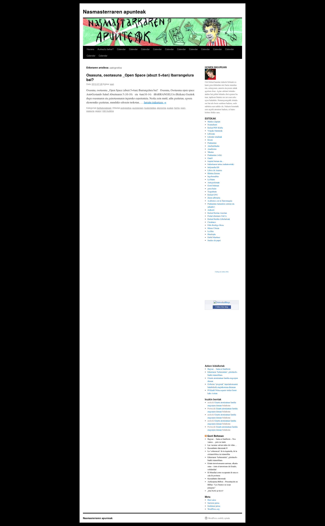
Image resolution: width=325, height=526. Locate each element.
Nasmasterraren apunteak (114, 11)
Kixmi (210, 139)
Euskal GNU (213, 194)
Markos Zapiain (214, 121)
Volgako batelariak (215, 130)
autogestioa (126, 107)
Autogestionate (214, 182)
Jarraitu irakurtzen (155, 102)
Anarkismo (212, 149)
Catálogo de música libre (222, 272)
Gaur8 (210, 158)
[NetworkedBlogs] (222, 302)
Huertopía (211, 234)
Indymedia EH (213, 167)
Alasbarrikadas (214, 145)
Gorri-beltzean (213, 185)
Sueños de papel (214, 240)
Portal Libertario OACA (217, 216)
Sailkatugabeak (104, 107)
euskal (170, 107)
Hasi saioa (212, 499)
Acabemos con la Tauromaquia (220, 200)
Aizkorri (211, 209)
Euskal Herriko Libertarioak (219, 219)
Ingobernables (213, 176)
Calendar (121, 49)
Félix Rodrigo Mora (216, 225)
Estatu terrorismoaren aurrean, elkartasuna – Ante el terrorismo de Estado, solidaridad (223, 466)
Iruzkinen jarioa (214, 506)
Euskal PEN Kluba (215, 127)
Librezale (211, 133)
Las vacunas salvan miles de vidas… (222, 445)
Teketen (211, 152)
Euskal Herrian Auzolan (217, 212)
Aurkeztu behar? (106, 49)
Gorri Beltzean (215, 436)
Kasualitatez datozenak (217, 478)
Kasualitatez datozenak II (218, 448)
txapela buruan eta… (216, 161)
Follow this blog (221, 307)
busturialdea (150, 107)
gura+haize (212, 188)
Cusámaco (212, 222)
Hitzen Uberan (213, 228)
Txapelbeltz (212, 191)
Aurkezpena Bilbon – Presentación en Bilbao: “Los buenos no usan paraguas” (223, 484)
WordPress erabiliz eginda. (219, 518)
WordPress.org (214, 509)
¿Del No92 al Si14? (215, 490)
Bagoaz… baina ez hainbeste (219, 368)
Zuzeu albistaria (214, 197)
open (183, 107)
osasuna (90, 110)
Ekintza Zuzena (214, 173)
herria (177, 107)
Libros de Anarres (215, 170)
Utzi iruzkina (108, 110)
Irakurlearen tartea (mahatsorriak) (221, 164)
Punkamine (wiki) (215, 155)
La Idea (210, 231)
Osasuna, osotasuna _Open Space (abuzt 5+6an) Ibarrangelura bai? (140, 77)
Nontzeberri (212, 124)
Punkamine (212, 142)
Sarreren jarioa (213, 502)
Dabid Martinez (214, 237)
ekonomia (161, 107)
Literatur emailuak (215, 136)
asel (112, 84)
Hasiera (90, 49)
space (98, 110)
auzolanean (137, 107)
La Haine (211, 179)
